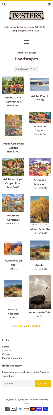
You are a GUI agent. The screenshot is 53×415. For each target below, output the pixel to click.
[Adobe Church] (40, 85)
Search (5, 346)
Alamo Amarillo (40, 229)
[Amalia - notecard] (13, 290)
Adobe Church (39, 96)
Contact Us (7, 354)
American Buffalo (39, 312)
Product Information (12, 358)
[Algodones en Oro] (13, 248)
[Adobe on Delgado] (40, 117)
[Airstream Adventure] (13, 203)
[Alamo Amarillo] (40, 209)
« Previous (16, 325)
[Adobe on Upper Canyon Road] (13, 167)
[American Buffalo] (40, 292)
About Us (7, 350)
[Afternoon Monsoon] (40, 167)
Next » (38, 325)
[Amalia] (40, 250)
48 (33, 325)
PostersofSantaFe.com (29, 400)
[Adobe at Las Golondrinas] (13, 85)
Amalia (39, 265)
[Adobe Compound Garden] (13, 126)
